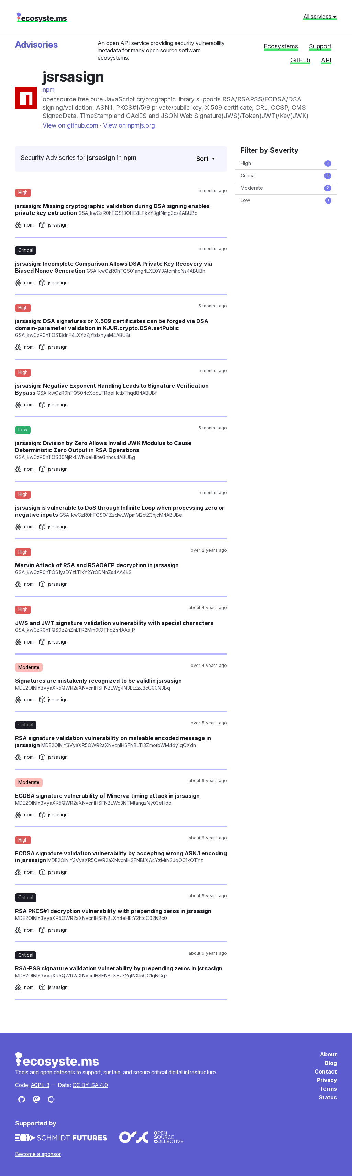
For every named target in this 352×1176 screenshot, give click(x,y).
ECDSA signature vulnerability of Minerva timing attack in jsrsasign (107, 799)
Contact (326, 1071)
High (285, 163)
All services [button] (318, 16)
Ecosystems (281, 46)
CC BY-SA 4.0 (90, 1085)
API (326, 60)
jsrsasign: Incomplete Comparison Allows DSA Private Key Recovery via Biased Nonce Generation (113, 267)
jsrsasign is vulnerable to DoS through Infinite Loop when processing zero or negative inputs (119, 511)
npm (49, 89)
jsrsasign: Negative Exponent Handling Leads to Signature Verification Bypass (112, 389)
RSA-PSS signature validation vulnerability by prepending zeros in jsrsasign (118, 971)
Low (285, 200)
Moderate (285, 188)
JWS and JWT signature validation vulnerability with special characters (114, 626)
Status (328, 1097)
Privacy (327, 1080)
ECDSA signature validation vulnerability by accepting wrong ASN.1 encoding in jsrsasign (121, 857)
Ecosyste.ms (57, 1060)
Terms (328, 1089)
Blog (331, 1063)
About (328, 1054)
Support (320, 46)
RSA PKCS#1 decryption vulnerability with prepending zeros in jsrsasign (113, 914)
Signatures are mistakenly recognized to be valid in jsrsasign (98, 684)
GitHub (300, 60)
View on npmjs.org (129, 125)
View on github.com (70, 125)
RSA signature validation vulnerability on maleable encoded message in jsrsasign (113, 741)
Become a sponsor (38, 1154)
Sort (203, 158)
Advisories (36, 45)
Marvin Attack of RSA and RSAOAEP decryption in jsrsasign (97, 568)
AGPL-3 (40, 1085)
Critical (285, 175)
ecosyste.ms (41, 17)
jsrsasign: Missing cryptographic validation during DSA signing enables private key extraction (112, 209)
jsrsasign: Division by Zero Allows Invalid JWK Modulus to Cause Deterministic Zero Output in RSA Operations (103, 450)
